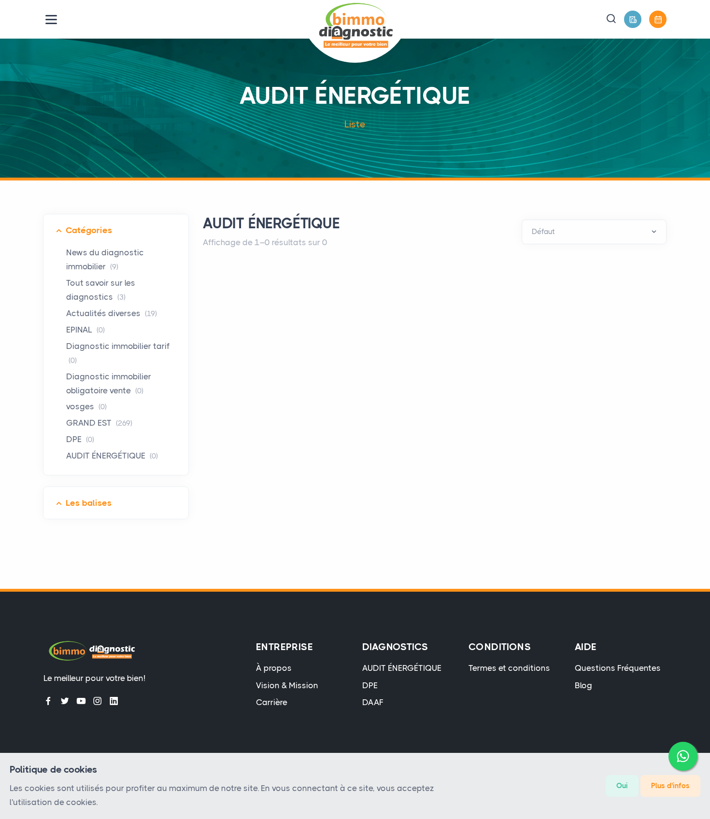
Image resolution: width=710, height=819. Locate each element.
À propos (274, 668)
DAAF (372, 702)
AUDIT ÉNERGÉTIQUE (112, 455)
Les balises (89, 503)
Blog (583, 685)
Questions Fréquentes (618, 668)
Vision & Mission (287, 685)
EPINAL (85, 329)
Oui (622, 785)
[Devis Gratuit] (632, 19)
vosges (86, 406)
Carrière (271, 702)
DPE (80, 439)
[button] (611, 19)
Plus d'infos (670, 785)
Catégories (89, 230)
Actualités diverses (111, 313)
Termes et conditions (509, 668)
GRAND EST (99, 423)
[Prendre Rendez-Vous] (658, 19)
